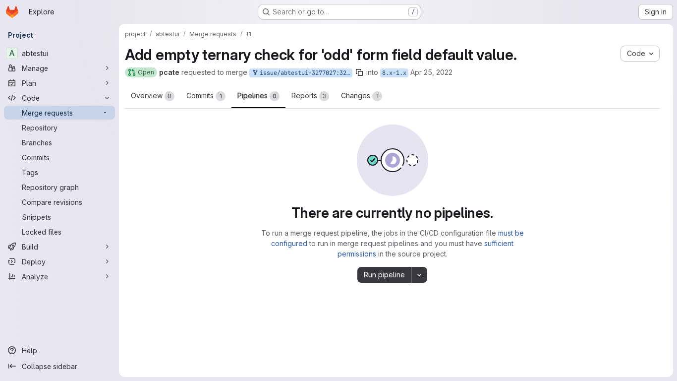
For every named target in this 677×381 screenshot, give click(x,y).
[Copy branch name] (359, 72)
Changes (360, 95)
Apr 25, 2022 (431, 72)
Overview (151, 95)
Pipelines (257, 95)
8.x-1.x (394, 73)
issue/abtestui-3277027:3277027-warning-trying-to (304, 73)
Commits (204, 95)
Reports (308, 95)
